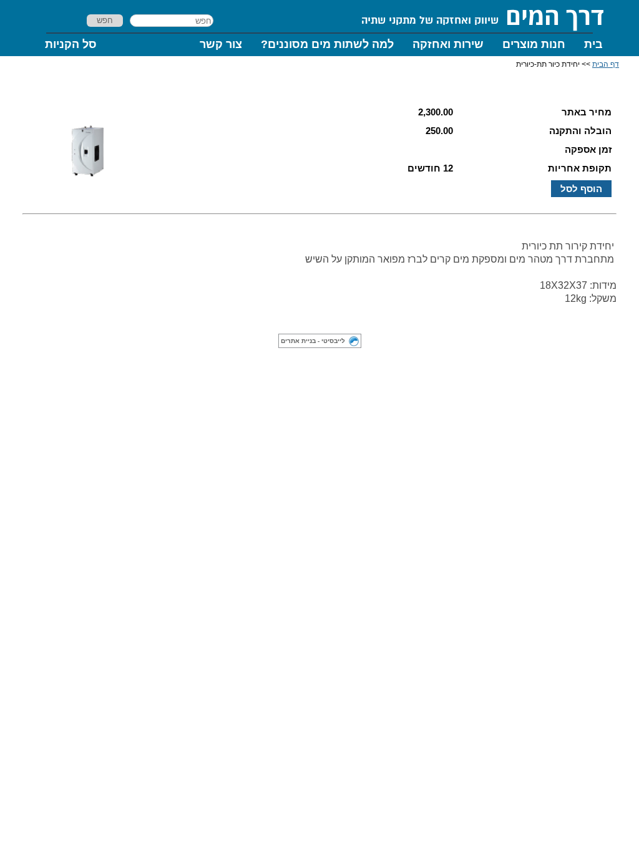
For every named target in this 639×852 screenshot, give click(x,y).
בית (593, 44)
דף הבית (605, 64)
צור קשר (221, 44)
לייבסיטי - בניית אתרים (313, 340)
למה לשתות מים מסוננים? (327, 44)
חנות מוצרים (533, 44)
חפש (105, 20)
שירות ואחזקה (448, 44)
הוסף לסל (581, 188)
